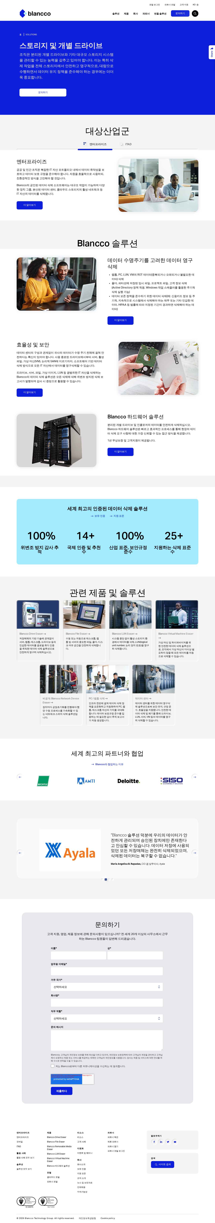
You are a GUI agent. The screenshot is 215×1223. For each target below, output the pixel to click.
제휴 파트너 (113, 1142)
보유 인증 (100, 516)
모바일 (20, 1142)
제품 (126, 14)
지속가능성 (82, 1192)
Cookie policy (108, 1218)
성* (109, 948)
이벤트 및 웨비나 (84, 1153)
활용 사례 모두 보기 (25, 1158)
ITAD (19, 1146)
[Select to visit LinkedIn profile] (161, 1142)
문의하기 (180, 13)
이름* (54, 948)
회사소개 (81, 1164)
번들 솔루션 (160, 14)
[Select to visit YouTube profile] (175, 1142)
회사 (135, 14)
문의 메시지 (57, 1026)
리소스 (80, 1137)
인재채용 (81, 1187)
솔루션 (115, 14)
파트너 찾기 (113, 1146)
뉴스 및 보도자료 (84, 1183)
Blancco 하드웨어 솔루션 (58, 1166)
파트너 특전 (113, 1137)
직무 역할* (56, 1011)
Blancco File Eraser (56, 1142)
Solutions (31, 35)
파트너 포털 (170, 5)
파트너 (146, 14)
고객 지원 (184, 5)
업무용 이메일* (59, 964)
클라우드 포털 (53, 1177)
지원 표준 (119, 516)
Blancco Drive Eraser (56, 1137)
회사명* (55, 995)
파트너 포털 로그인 (116, 1151)
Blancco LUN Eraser (56, 1154)
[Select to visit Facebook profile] (154, 1142)
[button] (102, 879)
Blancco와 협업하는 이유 (109, 764)
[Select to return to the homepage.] (35, 13)
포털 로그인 (154, 5)
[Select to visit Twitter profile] (168, 1142)
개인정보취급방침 (87, 1218)
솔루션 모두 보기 (24, 1169)
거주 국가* (56, 979)
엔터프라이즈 (23, 1137)
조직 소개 (81, 1178)
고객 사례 (81, 1142)
